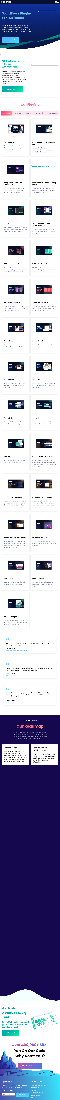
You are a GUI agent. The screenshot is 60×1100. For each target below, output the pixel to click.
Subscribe (22, 1094)
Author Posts (8, 341)
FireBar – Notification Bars (13, 497)
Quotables (36, 418)
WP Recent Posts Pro (40, 302)
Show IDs (7, 456)
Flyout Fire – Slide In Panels (42, 497)
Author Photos (9, 379)
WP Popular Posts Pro (12, 302)
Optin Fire (7, 223)
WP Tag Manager (10, 617)
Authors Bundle (9, 142)
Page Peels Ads (38, 578)
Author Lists (8, 418)
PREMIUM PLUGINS (36, 1082)
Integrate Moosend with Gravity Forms (13, 184)
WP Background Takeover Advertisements (42, 224)
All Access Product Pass (13, 264)
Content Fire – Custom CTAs (43, 456)
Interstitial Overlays (39, 538)
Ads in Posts (8, 578)
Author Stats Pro (38, 341)
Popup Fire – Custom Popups (15, 538)
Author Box (36, 379)
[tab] (6, 113)
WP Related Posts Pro (40, 264)
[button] (58, 2)
